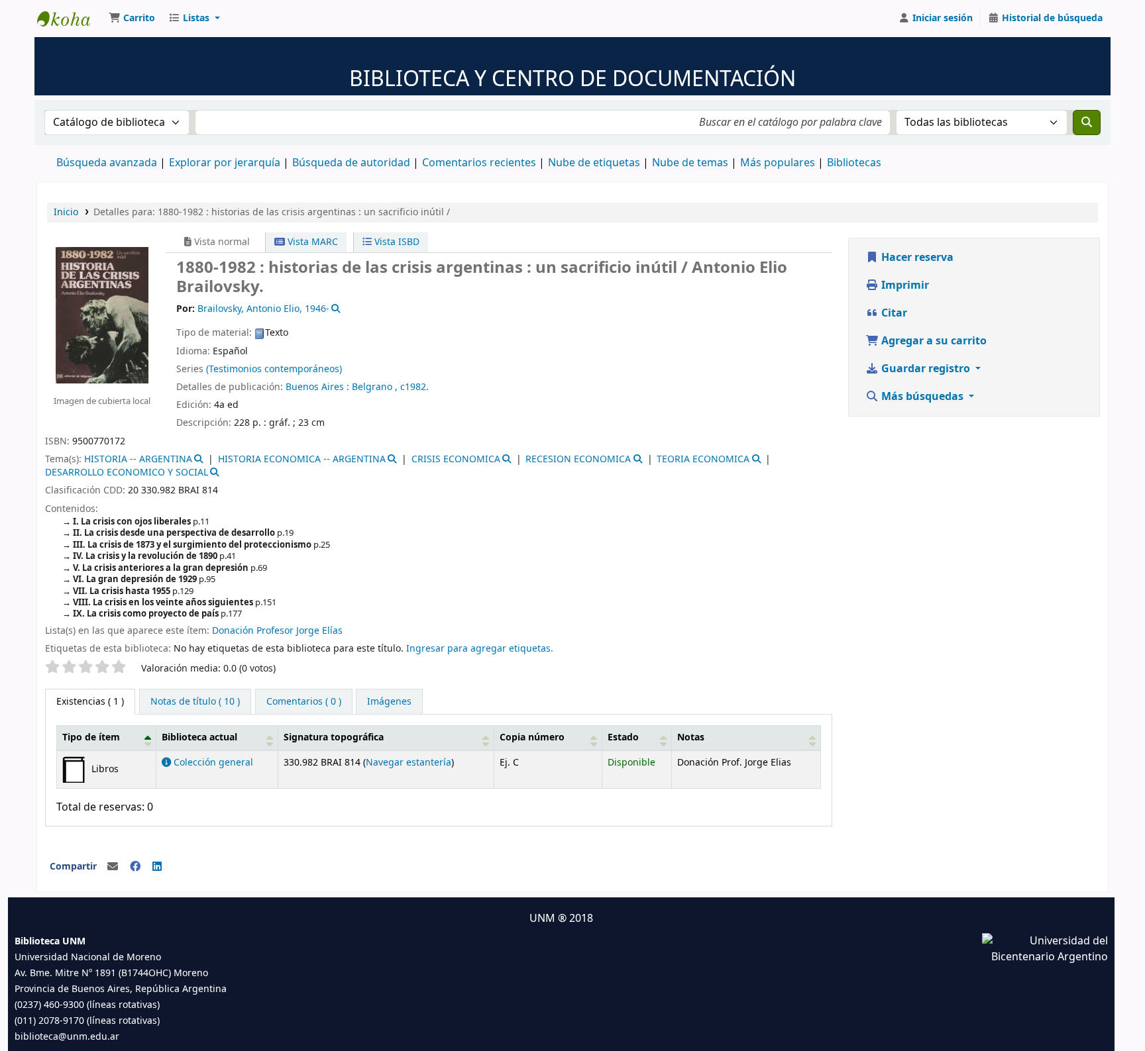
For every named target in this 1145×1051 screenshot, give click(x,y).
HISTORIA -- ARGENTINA (138, 459)
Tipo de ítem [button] (91, 737)
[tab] (195, 702)
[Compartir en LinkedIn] (157, 867)
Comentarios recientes (479, 163)
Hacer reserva (916, 258)
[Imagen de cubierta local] (102, 315)
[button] (131, 18)
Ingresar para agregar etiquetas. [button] (479, 649)
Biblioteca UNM (70, 18)
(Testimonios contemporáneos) (274, 369)
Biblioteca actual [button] (199, 737)
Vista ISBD (395, 242)
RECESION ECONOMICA (578, 459)
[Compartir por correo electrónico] (112, 867)
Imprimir (904, 285)
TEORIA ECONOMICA (703, 459)
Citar (893, 313)
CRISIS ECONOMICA (455, 459)
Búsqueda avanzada (106, 163)
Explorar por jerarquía (224, 163)
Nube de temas (690, 163)
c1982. (414, 387)
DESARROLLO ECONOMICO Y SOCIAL (126, 472)
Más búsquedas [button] (922, 397)
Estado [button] (623, 737)
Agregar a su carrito (933, 341)
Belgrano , (376, 387)
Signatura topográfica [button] (334, 737)
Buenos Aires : (317, 387)
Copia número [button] (532, 737)
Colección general (212, 763)
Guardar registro (926, 369)
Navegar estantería (408, 763)
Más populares (777, 163)
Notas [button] (690, 737)
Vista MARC (311, 242)
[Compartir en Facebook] (135, 867)
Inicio (66, 212)
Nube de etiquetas (594, 163)
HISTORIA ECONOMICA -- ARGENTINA (302, 459)
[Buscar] (1087, 122)
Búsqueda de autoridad (351, 163)
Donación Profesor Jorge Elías (277, 631)
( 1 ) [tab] (90, 702)
